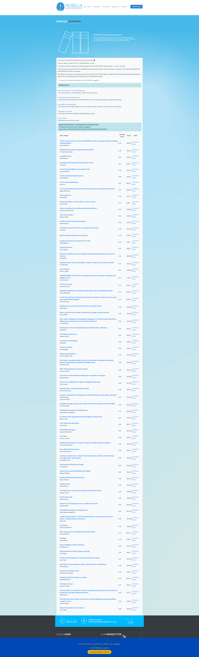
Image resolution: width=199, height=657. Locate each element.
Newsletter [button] (96, 7)
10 (134, 144)
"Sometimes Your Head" (65, 111)
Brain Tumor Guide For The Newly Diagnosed (71, 90)
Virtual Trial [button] (106, 7)
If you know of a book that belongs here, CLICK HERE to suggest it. (79, 80)
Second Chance (62, 118)
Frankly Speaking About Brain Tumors (69, 97)
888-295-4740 (71, 621)
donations (136, 6)
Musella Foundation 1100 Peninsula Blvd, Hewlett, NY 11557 (102, 621)
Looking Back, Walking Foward (67, 104)
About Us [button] (124, 7)
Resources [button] (115, 7)
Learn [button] (89, 7)
